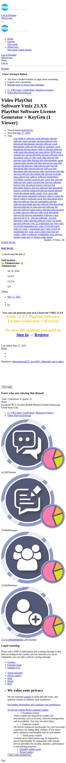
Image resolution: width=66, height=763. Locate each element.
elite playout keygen (48, 163)
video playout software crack (37, 220)
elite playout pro (32, 171)
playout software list (48, 207)
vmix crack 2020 (37, 231)
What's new (13, 47)
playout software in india (26, 207)
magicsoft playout (39, 190)
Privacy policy (14, 675)
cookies (27, 696)
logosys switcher (22, 190)
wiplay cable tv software (26, 234)
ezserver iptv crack (41, 179)
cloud (58, 152)
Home (10, 38)
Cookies (11, 662)
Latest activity (25, 49)
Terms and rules (15, 673)
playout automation (39, 201)
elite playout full (30, 163)
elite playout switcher (51, 174)
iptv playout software (51, 182)
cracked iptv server (23, 155)
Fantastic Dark (14, 665)
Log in (4, 63)
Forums (11, 41)
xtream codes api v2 (23, 237)
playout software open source (28, 209)
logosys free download (25, 185)
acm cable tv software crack (27, 138)
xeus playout (56, 234)
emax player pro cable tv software (30, 177)
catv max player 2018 (45, 152)
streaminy (18, 220)
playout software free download (48, 204)
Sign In (22, 335)
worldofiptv (44, 234)
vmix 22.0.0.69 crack (49, 226)
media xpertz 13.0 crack (41, 193)
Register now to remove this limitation (25, 85)
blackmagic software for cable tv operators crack (37, 146)
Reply (4, 348)
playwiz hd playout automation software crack (36, 215)
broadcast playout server (26, 149)
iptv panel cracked (31, 182)
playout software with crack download (39, 212)
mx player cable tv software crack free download (39, 197)
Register (5, 68)
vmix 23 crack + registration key (29, 229)
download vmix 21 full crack (28, 157)
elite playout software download (39, 172)
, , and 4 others (38, 361)
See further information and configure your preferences (33, 704)
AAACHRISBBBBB (12, 640)
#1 (8, 305)
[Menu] (2, 21)
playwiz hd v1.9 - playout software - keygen (35, 218)
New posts (12, 44)
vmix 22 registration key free (44, 223)
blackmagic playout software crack (40, 144)
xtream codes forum (43, 237)
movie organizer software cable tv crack (40, 196)
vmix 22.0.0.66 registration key (39, 225)
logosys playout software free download (43, 188)
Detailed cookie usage (30, 749)
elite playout (48, 157)
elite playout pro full (50, 171)
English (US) (13, 667)
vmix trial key (52, 231)
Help (9, 678)
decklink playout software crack (47, 155)
